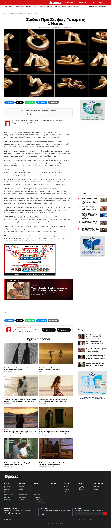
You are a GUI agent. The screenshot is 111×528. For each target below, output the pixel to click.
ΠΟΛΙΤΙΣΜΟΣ (93, 6)
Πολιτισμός (53, 483)
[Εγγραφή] (105, 513)
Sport (36, 483)
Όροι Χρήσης (38, 501)
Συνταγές (66, 489)
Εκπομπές (7, 497)
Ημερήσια (81, 486)
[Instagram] (9, 513)
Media (21, 489)
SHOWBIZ (28, 6)
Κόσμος (6, 489)
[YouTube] (16, 513)
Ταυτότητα (37, 497)
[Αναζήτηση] (105, 2)
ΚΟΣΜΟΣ (57, 6)
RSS (20, 501)
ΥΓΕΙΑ (85, 6)
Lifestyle (67, 483)
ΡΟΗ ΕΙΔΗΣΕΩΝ (9, 6)
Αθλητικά (96, 486)
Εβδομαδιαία (82, 488)
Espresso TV (8, 495)
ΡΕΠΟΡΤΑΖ (42, 6)
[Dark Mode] (101, 3)
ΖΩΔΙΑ (70, 6)
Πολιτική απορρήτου (40, 502)
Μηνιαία (81, 489)
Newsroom (55, 27)
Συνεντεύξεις (8, 499)
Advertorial (22, 497)
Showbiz (22, 483)
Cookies (104, 519)
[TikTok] (20, 513)
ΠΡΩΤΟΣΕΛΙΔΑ (78, 6)
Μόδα (65, 491)
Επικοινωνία (37, 499)
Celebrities (22, 486)
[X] (12, 513)
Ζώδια (81, 483)
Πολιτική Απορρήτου (95, 519)
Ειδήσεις (7, 483)
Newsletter (22, 499)
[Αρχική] (11, 477)
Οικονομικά (96, 488)
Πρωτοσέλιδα (98, 483)
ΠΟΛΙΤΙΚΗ (50, 6)
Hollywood (22, 488)
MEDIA (35, 6)
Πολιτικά (95, 489)
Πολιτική (6, 488)
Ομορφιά (66, 486)
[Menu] (5, 2)
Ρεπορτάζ (7, 486)
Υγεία (65, 488)
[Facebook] (5, 513)
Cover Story (7, 491)
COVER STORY (20, 6)
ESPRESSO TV (102, 6)
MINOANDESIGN (58, 523)
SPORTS (64, 6)
